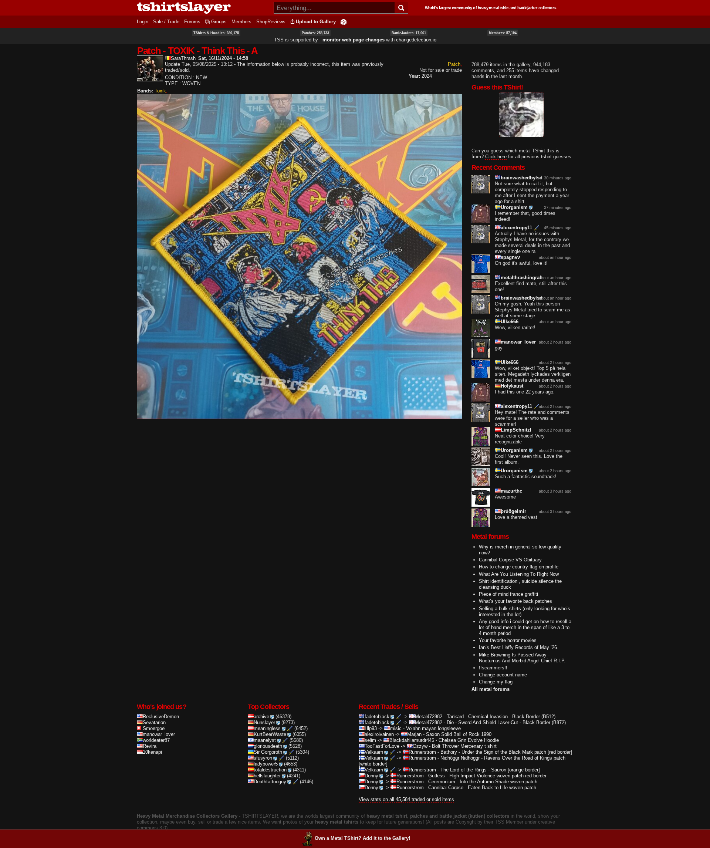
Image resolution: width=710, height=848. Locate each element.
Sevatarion (154, 722)
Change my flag (496, 682)
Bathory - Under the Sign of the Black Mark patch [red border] (506, 752)
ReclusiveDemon (161, 716)
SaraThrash (183, 58)
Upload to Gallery (316, 21)
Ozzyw (420, 746)
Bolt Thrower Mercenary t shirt (464, 746)
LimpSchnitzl (516, 430)
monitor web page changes (353, 40)
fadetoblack (377, 716)
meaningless (267, 728)
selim (370, 740)
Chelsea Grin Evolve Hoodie (469, 740)
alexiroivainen (379, 734)
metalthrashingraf (521, 277)
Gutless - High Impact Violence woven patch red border (487, 775)
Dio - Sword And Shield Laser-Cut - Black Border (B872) (506, 722)
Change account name (503, 675)
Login (142, 21)
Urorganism (514, 207)
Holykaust (512, 386)
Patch (454, 64)
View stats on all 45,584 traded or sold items (406, 799)
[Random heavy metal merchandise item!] (343, 21)
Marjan (414, 734)
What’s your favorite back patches (515, 601)
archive (261, 716)
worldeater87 (156, 740)
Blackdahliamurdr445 (411, 740)
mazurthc (511, 491)
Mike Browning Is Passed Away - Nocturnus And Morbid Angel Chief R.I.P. (522, 657)
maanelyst (265, 740)
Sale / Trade (166, 21)
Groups (219, 21)
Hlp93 (371, 728)
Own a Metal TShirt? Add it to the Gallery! (362, 838)
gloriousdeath (268, 746)
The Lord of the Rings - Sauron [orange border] (490, 770)
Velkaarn (374, 752)
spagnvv (510, 257)
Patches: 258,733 (315, 33)
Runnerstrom (422, 752)
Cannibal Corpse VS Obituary (510, 559)
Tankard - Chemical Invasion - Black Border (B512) (501, 716)
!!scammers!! (493, 667)
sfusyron (263, 758)
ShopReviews (270, 21)
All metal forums (490, 689)
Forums (192, 21)
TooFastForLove (382, 746)
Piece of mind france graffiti (508, 594)
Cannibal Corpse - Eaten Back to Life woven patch (482, 787)
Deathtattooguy (270, 781)
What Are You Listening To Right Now (519, 574)
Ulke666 (509, 321)
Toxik (160, 91)
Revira (149, 746)
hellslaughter (267, 775)
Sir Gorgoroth (268, 752)
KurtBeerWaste (270, 734)
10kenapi (152, 752)
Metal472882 (428, 716)
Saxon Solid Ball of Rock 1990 (458, 734)
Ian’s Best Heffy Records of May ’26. (518, 647)
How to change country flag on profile (518, 567)
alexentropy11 (516, 227)
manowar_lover (518, 342)
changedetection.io (416, 40)
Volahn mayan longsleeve (433, 728)
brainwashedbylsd (521, 177)
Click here (496, 156)
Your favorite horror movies (508, 640)
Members (241, 21)
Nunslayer (264, 722)
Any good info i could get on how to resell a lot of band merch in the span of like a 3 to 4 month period (525, 627)
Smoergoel (154, 728)
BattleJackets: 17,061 (409, 33)
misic (396, 728)
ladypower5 (266, 764)
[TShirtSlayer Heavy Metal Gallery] (203, 8)
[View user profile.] (150, 78)
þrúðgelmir (513, 511)
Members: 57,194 (503, 33)
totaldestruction (270, 770)
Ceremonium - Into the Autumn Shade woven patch (482, 781)
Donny (371, 775)
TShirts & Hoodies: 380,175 (216, 33)
